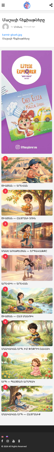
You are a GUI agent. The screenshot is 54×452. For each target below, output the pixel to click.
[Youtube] (13, 441)
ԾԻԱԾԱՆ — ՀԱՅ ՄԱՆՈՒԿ (17, 316)
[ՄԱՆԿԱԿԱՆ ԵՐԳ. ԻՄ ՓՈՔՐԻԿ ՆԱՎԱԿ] (27, 333)
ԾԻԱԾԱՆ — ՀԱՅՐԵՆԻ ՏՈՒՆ (18, 218)
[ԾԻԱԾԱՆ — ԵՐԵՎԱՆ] (27, 170)
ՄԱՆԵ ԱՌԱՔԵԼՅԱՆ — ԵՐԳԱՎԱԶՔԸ (24, 251)
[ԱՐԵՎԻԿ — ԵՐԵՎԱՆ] (27, 268)
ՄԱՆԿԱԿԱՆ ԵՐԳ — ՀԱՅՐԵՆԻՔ (20, 414)
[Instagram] (8, 441)
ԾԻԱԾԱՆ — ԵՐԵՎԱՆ (14, 185)
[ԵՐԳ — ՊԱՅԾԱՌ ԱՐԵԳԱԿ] (27, 366)
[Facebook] (2, 441)
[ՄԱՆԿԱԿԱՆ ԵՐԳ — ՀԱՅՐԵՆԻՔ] (27, 399)
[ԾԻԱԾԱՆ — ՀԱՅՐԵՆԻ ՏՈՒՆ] (27, 203)
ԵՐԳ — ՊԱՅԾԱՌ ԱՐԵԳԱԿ (18, 381)
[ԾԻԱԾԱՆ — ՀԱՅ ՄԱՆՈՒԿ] (27, 301)
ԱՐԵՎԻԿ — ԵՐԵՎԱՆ (14, 283)
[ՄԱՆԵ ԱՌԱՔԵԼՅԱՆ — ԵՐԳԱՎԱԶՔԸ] (27, 235)
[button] (3, 5)
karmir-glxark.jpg (12, 34)
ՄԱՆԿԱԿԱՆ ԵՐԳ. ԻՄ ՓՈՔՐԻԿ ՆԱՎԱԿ (25, 348)
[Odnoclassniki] (19, 441)
